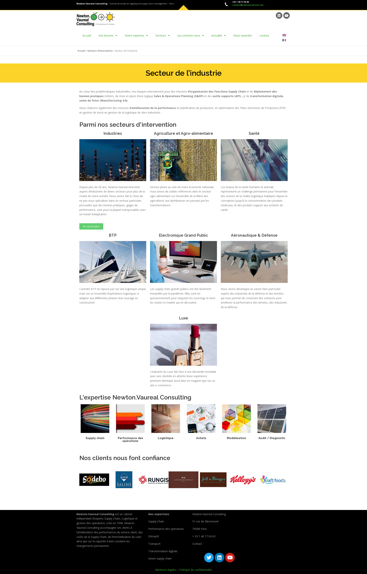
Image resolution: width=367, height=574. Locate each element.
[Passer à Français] (284, 39)
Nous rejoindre (242, 35)
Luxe (183, 318)
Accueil (86, 35)
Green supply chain (160, 558)
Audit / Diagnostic (271, 438)
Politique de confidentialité (195, 570)
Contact (264, 35)
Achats (201, 438)
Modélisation (236, 438)
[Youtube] (286, 15)
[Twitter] (209, 557)
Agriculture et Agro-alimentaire (183, 133)
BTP (113, 235)
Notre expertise (134, 35)
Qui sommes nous (188, 35)
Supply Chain (156, 521)
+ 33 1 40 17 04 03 (203, 536)
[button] (83, 479)
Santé (254, 133)
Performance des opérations (130, 439)
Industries (112, 133)
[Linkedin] (279, 15)
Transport (154, 544)
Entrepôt (153, 536)
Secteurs (160, 35)
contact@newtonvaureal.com (247, 5)
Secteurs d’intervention (100, 50)
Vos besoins (106, 35)
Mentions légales (165, 570)
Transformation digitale (162, 551)
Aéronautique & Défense (254, 235)
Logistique (166, 438)
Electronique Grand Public (183, 235)
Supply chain (95, 438)
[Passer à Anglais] (284, 35)
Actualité (216, 35)
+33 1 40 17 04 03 (240, 2)
